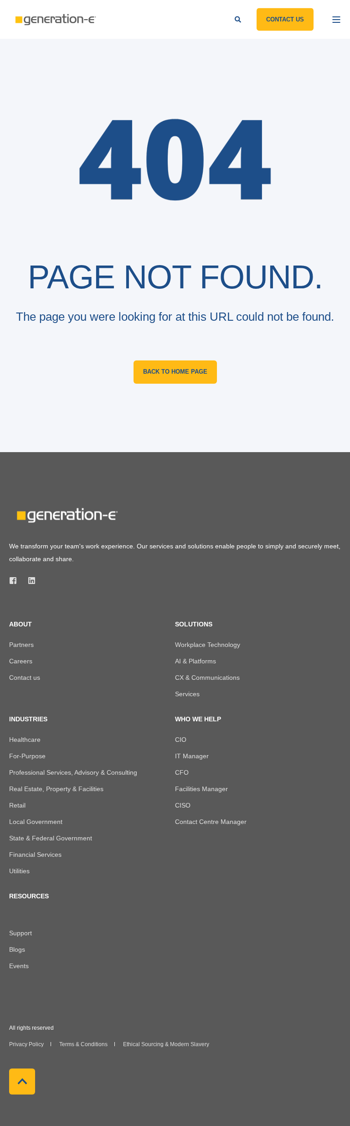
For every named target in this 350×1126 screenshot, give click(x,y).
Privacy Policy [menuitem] (26, 1044)
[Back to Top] (22, 1082)
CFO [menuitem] (182, 772)
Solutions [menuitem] (193, 624)
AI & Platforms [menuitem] (195, 661)
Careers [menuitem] (20, 661)
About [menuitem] (20, 624)
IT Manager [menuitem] (192, 756)
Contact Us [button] (285, 19)
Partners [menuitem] (21, 644)
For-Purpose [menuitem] (27, 756)
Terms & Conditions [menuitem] (83, 1044)
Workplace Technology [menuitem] (207, 644)
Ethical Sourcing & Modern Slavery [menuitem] (166, 1044)
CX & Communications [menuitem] (207, 677)
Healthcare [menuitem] (25, 739)
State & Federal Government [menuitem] (50, 838)
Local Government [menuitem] (35, 821)
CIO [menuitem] (180, 739)
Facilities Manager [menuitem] (201, 788)
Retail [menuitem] (17, 805)
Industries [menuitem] (28, 719)
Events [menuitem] (19, 966)
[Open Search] (239, 18)
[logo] (66, 515)
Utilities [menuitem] (19, 871)
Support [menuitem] (20, 933)
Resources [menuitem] (29, 896)
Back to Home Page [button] (175, 371)
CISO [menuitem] (182, 805)
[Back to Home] (54, 19)
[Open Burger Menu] (336, 19)
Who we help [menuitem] (198, 719)
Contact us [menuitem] (24, 677)
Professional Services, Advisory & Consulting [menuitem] (73, 772)
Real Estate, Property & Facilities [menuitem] (56, 788)
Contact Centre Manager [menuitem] (211, 821)
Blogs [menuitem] (17, 949)
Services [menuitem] (187, 694)
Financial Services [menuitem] (35, 854)
